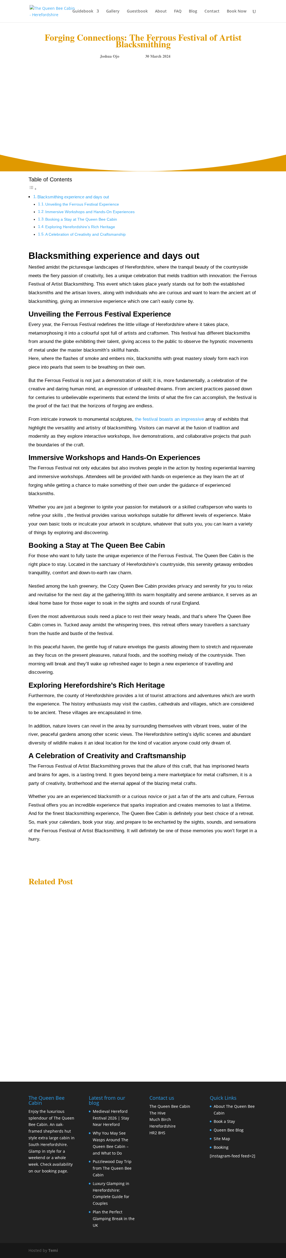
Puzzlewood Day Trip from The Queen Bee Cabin (82, 1020)
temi (42, 913)
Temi (53, 1250)
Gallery (113, 11)
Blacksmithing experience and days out (73, 196)
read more (42, 928)
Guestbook (137, 11)
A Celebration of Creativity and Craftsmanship (85, 234)
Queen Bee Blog (229, 1130)
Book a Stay (224, 1121)
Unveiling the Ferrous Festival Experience (82, 204)
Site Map (222, 1138)
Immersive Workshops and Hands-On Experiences (90, 212)
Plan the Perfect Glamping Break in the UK (114, 1218)
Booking (221, 1147)
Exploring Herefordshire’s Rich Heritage (80, 227)
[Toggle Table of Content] (32, 188)
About (161, 11)
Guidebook (82, 11)
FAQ (178, 11)
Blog (193, 11)
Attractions (78, 913)
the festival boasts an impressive (169, 419)
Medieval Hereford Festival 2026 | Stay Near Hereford (85, 904)
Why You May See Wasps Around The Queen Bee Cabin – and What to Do (105, 967)
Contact (212, 11)
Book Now (236, 11)
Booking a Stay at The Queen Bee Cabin (81, 219)
